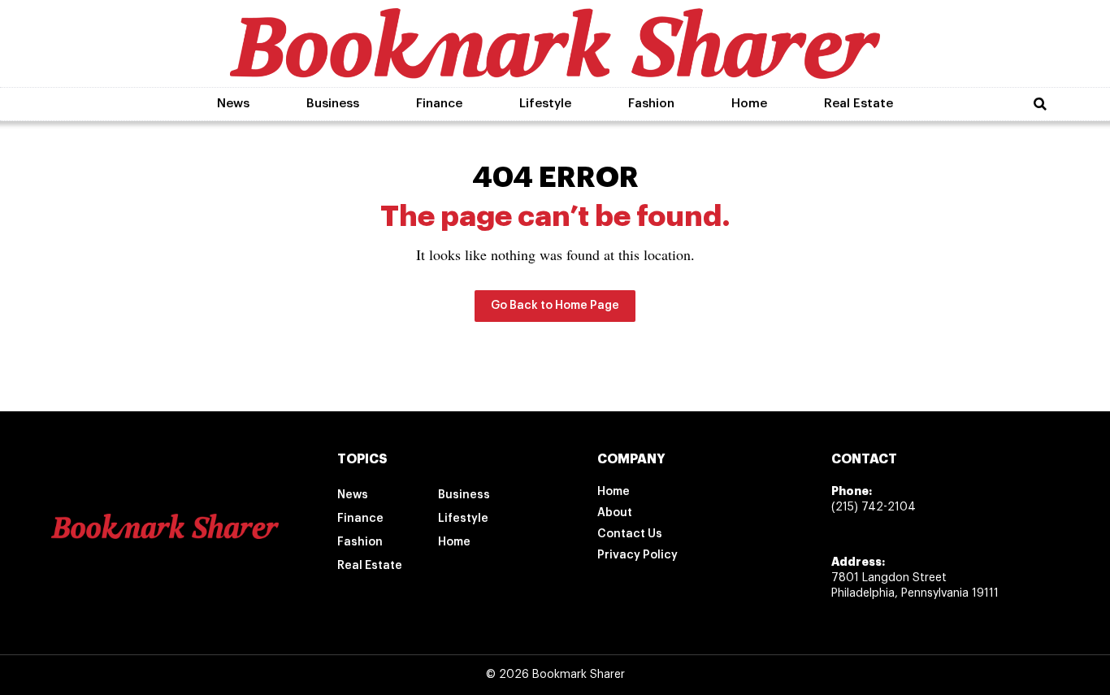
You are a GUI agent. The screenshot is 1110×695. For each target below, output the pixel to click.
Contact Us (629, 534)
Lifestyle (545, 104)
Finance (439, 104)
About (614, 513)
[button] (1040, 104)
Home (749, 104)
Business (332, 104)
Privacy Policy (637, 555)
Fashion (651, 104)
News (233, 104)
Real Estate (858, 104)
